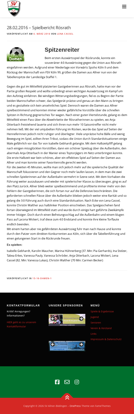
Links (93, 333)
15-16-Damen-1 (42, 278)
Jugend (95, 317)
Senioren (96, 322)
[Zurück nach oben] (67, 397)
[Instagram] (76, 382)
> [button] (81, 319)
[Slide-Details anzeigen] (67, 320)
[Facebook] (57, 382)
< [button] (53, 319)
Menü (124, 6)
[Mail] (67, 382)
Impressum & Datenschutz (106, 339)
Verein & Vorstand (101, 328)
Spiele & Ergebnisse (102, 311)
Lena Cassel (65, 33)
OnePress (75, 406)
